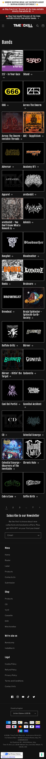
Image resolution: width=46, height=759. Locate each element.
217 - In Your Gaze (11, 74)
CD (3, 435)
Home (7, 555)
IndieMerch (10, 648)
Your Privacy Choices (14, 754)
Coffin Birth (29, 496)
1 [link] (6, 507)
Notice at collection (8, 757)
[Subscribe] (38, 535)
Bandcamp (9, 642)
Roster (8, 560)
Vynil (7, 610)
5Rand (26, 74)
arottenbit (28, 194)
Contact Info (10, 686)
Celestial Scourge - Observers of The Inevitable (11, 465)
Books (5, 283)
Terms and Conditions (14, 681)
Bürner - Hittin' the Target (12, 375)
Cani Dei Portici (9, 404)
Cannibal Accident (32, 404)
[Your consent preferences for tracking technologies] (41, 754)
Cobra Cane (7, 496)
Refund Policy (11, 670)
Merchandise (10, 626)
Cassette (9, 615)
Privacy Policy (11, 675)
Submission (10, 583)
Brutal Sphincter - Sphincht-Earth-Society (32, 314)
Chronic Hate (29, 462)
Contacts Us (10, 577)
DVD (7, 621)
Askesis (27, 222)
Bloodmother (29, 256)
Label (7, 566)
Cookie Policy (10, 664)
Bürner (26, 345)
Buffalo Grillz (8, 345)
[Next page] (39, 507)
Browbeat (7, 311)
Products (9, 571)
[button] (3, 25)
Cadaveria (28, 373)
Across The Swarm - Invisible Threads (12, 138)
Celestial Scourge (32, 435)
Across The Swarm (32, 105)
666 (4, 105)
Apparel (6, 194)
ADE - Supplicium (32, 136)
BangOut (6, 256)
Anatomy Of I (29, 166)
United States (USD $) (21, 713)
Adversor (6, 166)
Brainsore (28, 283)
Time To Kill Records (17, 735)
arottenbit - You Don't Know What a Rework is (11, 225)
